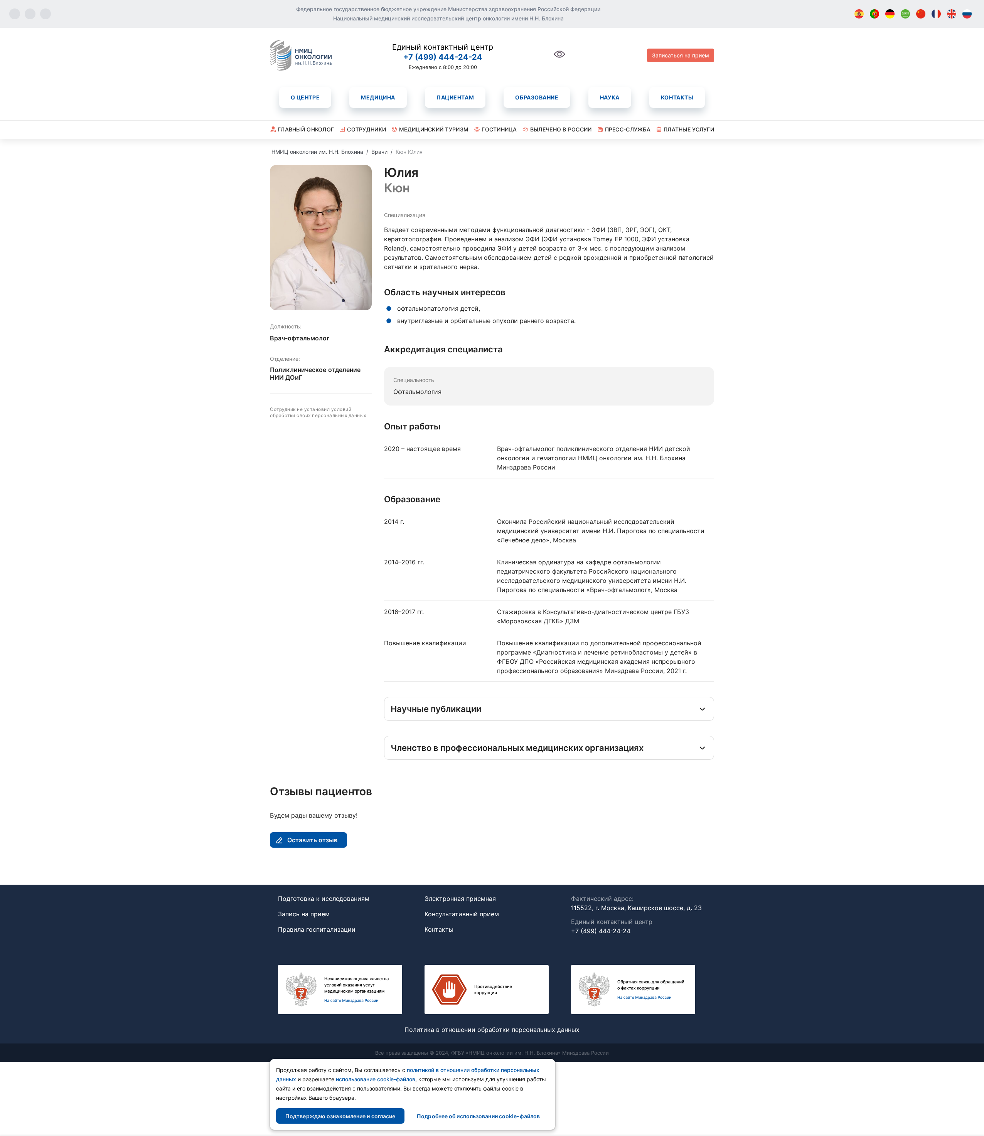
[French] (936, 14)
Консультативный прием (462, 914)
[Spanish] (859, 14)
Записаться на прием (680, 55)
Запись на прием (304, 914)
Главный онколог (306, 129)
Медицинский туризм (433, 129)
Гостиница (499, 129)
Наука (610, 97)
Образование (536, 97)
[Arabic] (905, 14)
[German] (890, 14)
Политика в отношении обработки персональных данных (492, 1029)
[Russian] (967, 14)
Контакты (677, 97)
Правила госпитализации (317, 929)
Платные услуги (689, 129)
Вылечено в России (561, 129)
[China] (920, 14)
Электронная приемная (460, 898)
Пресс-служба (627, 129)
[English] (951, 14)
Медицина (378, 97)
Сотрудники (366, 129)
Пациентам (455, 97)
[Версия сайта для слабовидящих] (559, 58)
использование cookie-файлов (375, 1079)
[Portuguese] (874, 14)
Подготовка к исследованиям (323, 898)
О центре (305, 97)
